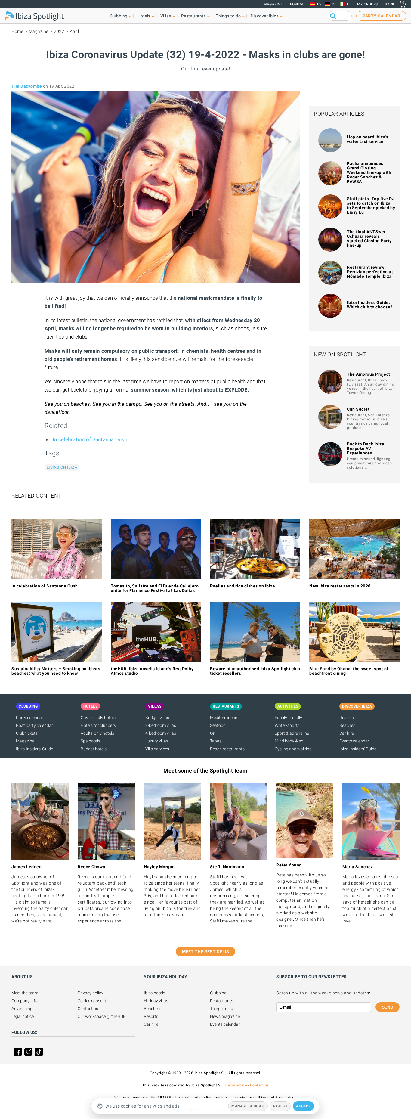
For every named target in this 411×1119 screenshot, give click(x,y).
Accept (303, 1106)
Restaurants (221, 1000)
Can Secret (358, 409)
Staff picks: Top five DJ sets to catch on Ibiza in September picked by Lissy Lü (371, 205)
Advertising (21, 1008)
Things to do (221, 1008)
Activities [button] (287, 706)
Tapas (215, 741)
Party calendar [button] (381, 16)
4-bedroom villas (160, 733)
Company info (24, 1000)
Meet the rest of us (205, 951)
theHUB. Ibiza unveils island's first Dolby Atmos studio (152, 671)
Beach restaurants (227, 748)
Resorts (346, 717)
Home (17, 31)
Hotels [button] (144, 16)
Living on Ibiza (62, 467)
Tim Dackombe (26, 86)
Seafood (218, 725)
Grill (213, 733)
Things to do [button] (228, 16)
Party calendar (29, 717)
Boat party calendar (34, 725)
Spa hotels (90, 741)
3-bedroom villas (160, 725)
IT (348, 4)
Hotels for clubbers (98, 725)
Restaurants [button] (193, 16)
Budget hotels (94, 748)
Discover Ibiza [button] (265, 16)
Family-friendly (288, 717)
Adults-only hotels (97, 733)
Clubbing (218, 992)
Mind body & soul (291, 741)
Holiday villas (156, 1000)
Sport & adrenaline (292, 733)
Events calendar (354, 741)
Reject (280, 1106)
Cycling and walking (293, 748)
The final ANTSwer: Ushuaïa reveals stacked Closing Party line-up (369, 238)
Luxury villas (156, 741)
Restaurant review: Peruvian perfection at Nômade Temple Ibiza (370, 272)
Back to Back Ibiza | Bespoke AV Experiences (367, 448)
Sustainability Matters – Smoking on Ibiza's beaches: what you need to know (55, 671)
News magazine (225, 1016)
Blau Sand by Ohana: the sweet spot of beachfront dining (348, 671)
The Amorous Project (368, 374)
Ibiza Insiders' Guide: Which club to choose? (370, 304)
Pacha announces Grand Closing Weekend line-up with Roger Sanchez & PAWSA (369, 172)
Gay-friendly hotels (98, 717)
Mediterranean (223, 717)
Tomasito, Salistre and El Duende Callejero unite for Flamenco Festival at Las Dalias (155, 588)
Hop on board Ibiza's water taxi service (367, 139)
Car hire (346, 733)
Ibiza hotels (154, 992)
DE (334, 4)
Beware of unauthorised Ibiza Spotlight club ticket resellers (255, 671)
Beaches (347, 725)
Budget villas (157, 717)
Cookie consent (92, 1000)
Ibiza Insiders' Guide (34, 748)
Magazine (273, 4)
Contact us (88, 1008)
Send (387, 1007)
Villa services (157, 748)
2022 (59, 31)
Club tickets (27, 733)
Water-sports (287, 725)
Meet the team (24, 992)
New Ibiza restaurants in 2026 (340, 586)
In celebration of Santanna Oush (90, 439)
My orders (367, 4)
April (74, 31)
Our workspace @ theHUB (102, 1016)
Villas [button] (165, 16)
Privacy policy (90, 992)
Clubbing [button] (119, 16)
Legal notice (22, 1016)
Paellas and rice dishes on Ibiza (242, 586)
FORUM (296, 4)
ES (319, 4)
